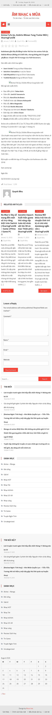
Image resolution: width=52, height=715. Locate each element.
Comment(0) (32, 41)
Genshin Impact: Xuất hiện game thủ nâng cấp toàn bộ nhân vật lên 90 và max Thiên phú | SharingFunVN (25, 223)
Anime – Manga (9, 464)
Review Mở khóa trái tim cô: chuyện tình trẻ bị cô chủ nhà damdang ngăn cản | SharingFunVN (43, 223)
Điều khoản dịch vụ (35, 5)
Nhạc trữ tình (8, 490)
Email (6, 349)
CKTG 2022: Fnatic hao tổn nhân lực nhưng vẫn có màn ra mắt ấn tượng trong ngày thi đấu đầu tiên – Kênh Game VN (9, 291)
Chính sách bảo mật (19, 5)
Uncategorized (9, 521)
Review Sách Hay (10, 506)
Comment (7, 316)
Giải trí (6, 474)
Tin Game (5, 32)
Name (6, 340)
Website (7, 359)
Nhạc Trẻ (7, 485)
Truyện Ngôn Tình (10, 516)
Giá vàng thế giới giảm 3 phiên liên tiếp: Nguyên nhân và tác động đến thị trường (27, 405)
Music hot (29, 708)
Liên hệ (46, 5)
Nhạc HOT (7, 479)
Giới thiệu (6, 5)
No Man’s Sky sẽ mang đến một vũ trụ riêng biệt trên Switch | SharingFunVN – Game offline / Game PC (9, 223)
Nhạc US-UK (8, 495)
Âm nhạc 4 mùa (26, 14)
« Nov (3, 693)
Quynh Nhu (21, 41)
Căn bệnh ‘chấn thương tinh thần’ (45, 291)
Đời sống (7, 469)
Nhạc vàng (7, 500)
